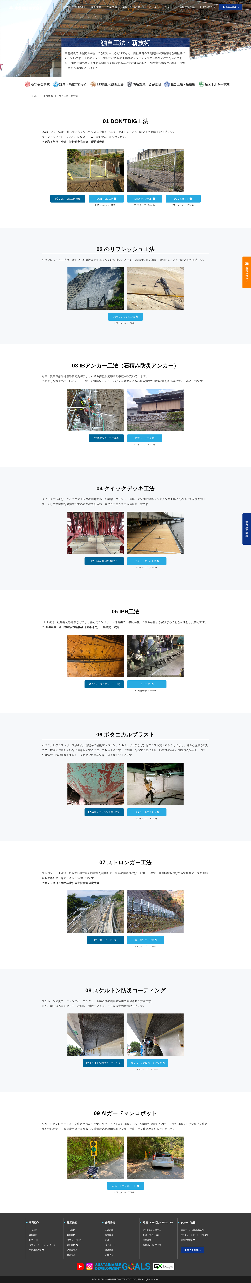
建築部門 (71, 1235)
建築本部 (33, 1235)
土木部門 (71, 1230)
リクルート (110, 1245)
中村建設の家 (35, 1249)
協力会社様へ (232, 7)
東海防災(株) (187, 1240)
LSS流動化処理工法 (110, 84)
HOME (33, 95)
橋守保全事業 (40, 84)
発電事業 (147, 1240)
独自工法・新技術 (183, 84)
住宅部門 (71, 1245)
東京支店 (71, 1254)
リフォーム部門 (74, 1240)
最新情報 (109, 1249)
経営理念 (109, 1235)
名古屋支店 (72, 1249)
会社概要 (109, 1230)
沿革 (107, 1240)
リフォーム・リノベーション (42, 1245)
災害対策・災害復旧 (147, 84)
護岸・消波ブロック (73, 84)
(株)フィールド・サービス (193, 1235)
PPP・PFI (33, 1240)
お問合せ (109, 1254)
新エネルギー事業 (217, 84)
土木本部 (48, 95)
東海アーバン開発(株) (191, 1230)
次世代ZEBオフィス (152, 1245)
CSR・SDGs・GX (151, 1235)
